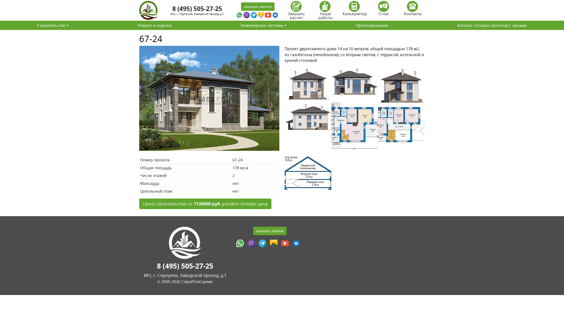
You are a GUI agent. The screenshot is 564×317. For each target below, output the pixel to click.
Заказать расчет (296, 15)
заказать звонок (258, 6)
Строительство (51, 25)
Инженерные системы (262, 25)
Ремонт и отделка (155, 25)
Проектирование (372, 25)
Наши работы (325, 15)
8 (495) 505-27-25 (197, 8)
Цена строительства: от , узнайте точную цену (205, 204)
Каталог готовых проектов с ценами (492, 25)
